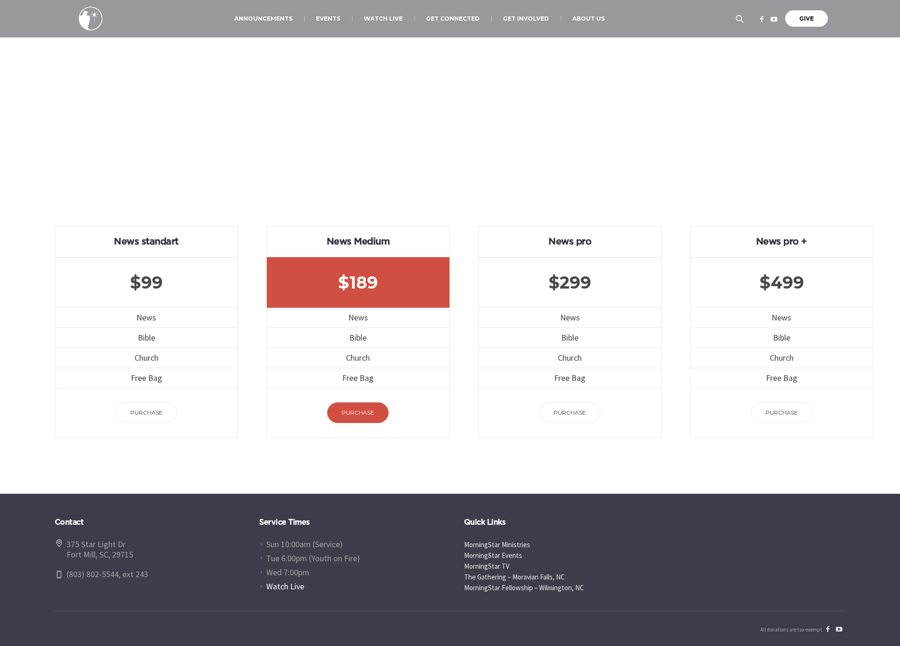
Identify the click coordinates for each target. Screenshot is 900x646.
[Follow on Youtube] (774, 19)
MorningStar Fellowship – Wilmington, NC (524, 587)
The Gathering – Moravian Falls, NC (514, 576)
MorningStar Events (493, 555)
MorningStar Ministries (497, 544)
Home (427, 159)
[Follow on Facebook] (761, 19)
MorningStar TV (487, 566)
